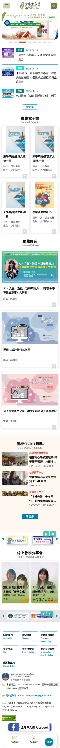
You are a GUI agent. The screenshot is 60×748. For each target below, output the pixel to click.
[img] (30, 26)
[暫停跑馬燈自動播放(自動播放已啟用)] (53, 534)
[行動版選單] (6, 5)
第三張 (22, 42)
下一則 (57, 539)
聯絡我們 (11, 695)
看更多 (30, 107)
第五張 (34, 42)
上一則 (3, 539)
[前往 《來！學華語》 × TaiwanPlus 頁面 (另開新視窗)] (42, 540)
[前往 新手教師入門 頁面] (17, 540)
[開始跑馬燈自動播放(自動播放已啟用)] (46, 534)
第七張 (44, 42)
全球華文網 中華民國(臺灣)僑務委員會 (30, 6)
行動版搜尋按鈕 (54, 6)
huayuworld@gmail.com (38, 695)
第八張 (49, 42)
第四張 (29, 42)
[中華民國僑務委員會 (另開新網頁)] (18, 616)
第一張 (10, 42)
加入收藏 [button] (24, 176)
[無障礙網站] (9, 717)
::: (1, 50)
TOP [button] (49, 742)
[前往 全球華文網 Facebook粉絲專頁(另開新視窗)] (30, 727)
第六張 (39, 42)
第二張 (15, 42)
